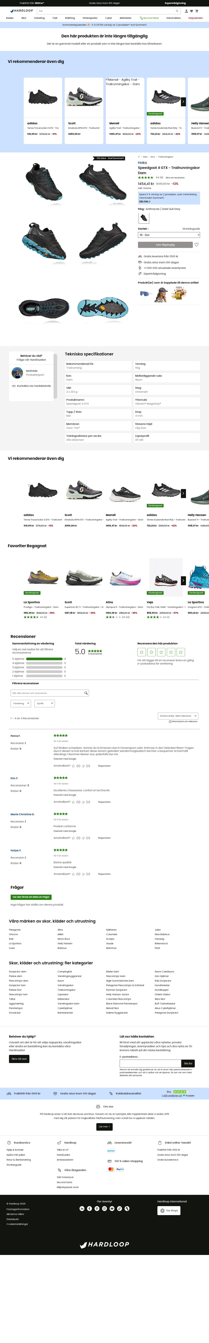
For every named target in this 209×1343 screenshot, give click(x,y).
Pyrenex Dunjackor (116, 990)
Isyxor (61, 981)
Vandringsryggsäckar (69, 976)
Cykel (108, 18)
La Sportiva (15, 943)
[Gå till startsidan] (140, 157)
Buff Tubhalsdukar (165, 1004)
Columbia (111, 934)
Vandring (39, 18)
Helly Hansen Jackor (117, 994)
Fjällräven (111, 930)
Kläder (10, 18)
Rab (11, 939)
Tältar (12, 999)
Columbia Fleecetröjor (118, 999)
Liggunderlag (16, 1004)
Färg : (159, 209)
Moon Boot (64, 939)
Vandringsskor (65, 985)
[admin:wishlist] (196, 245)
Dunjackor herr (17, 985)
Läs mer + (144, 201)
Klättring (70, 18)
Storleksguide (191, 228)
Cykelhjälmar (65, 1008)
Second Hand (151, 18)
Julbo (158, 930)
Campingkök (65, 972)
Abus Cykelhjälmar (165, 1008)
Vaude (109, 943)
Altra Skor (160, 999)
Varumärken (173, 18)
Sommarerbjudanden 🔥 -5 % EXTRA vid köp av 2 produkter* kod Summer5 (104, 25)
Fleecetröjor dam (18, 981)
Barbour (62, 948)
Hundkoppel (161, 990)
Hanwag (159, 939)
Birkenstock (161, 943)
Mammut (111, 948)
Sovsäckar (15, 1013)
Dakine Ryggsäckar (117, 1013)
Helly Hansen (65, 943)
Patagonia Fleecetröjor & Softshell (125, 985)
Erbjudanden (196, 18)
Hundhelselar (162, 985)
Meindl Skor (112, 1008)
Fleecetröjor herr (18, 994)
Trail (54, 18)
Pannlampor (16, 1008)
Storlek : (143, 228)
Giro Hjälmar (162, 976)
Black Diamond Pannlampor (121, 1004)
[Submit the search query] (177, 11)
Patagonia (14, 930)
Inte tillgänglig (165, 245)
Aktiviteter (125, 18)
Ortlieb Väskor (162, 994)
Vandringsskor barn (68, 1004)
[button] (44, 184)
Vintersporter (90, 18)
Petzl (157, 948)
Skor (23, 18)
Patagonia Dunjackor (166, 1013)
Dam (145, 157)
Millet (60, 934)
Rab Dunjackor (163, 981)
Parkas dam (15, 976)
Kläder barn (112, 972)
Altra (60, 930)
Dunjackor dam (17, 972)
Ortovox (13, 934)
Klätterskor (63, 999)
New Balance (162, 934)
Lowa (12, 948)
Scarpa (110, 939)
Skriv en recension (175, 178)
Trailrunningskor (165, 157)
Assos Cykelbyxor (164, 972)
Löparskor (63, 994)
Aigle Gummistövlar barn (120, 981)
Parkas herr (15, 990)
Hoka (142, 162)
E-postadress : (129, 1057)
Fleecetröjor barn (115, 976)
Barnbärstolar (65, 1013)
